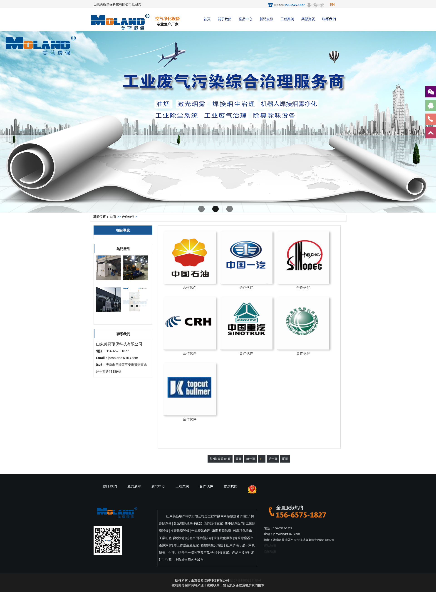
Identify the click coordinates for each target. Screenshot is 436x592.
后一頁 (272, 459)
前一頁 (250, 459)
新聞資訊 (266, 19)
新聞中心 (158, 486)
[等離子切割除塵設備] (135, 282)
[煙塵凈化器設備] (108, 282)
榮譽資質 (308, 19)
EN (332, 4)
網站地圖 (270, 545)
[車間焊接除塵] (108, 314)
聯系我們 (329, 19)
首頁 (207, 19)
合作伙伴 (128, 216)
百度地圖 (270, 551)
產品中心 (245, 19)
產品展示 (134, 486)
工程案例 (287, 19)
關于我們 (224, 19)
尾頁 (285, 459)
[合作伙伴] (190, 257)
